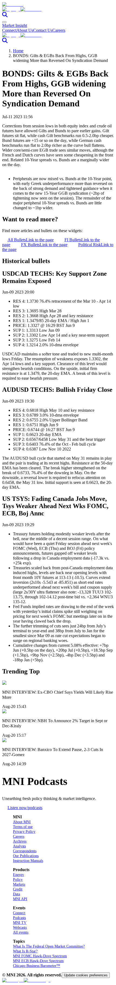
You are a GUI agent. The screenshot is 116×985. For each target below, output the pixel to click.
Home (18, 50)
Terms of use (23, 827)
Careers (58, 30)
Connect (9, 30)
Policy (18, 880)
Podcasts (19, 918)
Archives (19, 841)
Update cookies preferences (86, 975)
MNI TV (19, 923)
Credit (17, 889)
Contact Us (42, 30)
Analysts (19, 846)
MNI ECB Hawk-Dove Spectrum (38, 961)
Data (16, 894)
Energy (18, 875)
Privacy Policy (24, 832)
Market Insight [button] (14, 25)
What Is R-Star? (25, 951)
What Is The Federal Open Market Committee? (49, 946)
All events (20, 932)
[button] (58, 9)
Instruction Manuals (28, 861)
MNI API (20, 899)
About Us (24, 30)
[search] (5, 15)
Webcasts (20, 927)
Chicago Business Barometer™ (36, 966)
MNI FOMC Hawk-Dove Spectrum (40, 956)
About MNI (22, 822)
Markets (19, 884)
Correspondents (24, 851)
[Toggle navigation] (4, 22)
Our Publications (26, 856)
